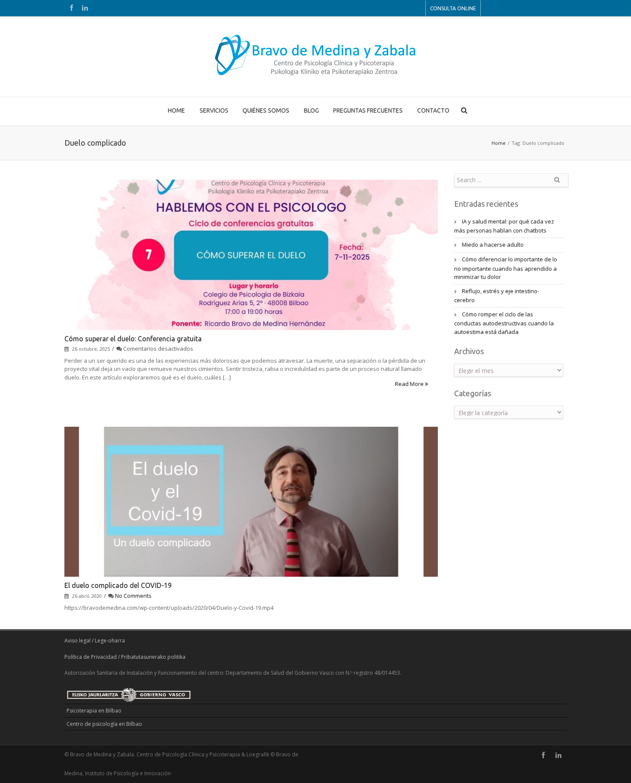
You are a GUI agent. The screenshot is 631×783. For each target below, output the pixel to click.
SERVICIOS (214, 110)
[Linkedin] (85, 8)
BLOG (311, 110)
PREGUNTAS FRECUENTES (368, 110)
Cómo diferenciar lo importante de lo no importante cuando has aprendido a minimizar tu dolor (505, 268)
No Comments (133, 595)
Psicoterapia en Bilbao (94, 710)
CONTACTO (433, 110)
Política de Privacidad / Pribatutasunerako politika (124, 657)
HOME (176, 110)
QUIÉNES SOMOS (266, 110)
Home (498, 143)
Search (556, 183)
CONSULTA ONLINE (453, 8)
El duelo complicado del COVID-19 (118, 585)
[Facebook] (71, 8)
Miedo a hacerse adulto (493, 244)
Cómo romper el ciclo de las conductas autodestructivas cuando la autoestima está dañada (504, 323)
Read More (410, 384)
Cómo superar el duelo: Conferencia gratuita (133, 339)
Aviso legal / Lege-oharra (94, 640)
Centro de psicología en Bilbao (104, 724)
